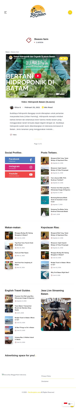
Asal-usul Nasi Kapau (21, 252)
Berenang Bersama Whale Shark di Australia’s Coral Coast (59, 200)
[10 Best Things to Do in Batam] (9, 330)
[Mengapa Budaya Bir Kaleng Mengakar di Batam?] (9, 235)
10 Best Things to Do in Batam (24, 327)
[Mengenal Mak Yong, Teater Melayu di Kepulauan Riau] (45, 161)
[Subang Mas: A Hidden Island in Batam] (9, 340)
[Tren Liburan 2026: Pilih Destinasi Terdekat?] (45, 180)
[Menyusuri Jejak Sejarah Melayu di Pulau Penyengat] (45, 171)
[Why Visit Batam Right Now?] (45, 275)
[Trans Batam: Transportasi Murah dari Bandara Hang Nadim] (9, 308)
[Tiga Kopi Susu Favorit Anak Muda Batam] (9, 245)
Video (15, 135)
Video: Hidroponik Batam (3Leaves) (38, 102)
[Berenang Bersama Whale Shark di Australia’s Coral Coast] (45, 200)
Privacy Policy (46, 376)
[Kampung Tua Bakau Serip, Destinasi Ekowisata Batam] (45, 212)
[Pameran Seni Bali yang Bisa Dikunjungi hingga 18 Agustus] (45, 190)
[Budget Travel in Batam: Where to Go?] (45, 265)
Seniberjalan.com (34, 392)
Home (7, 52)
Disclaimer (44, 381)
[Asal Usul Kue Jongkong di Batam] (9, 265)
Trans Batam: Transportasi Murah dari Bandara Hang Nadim (23, 308)
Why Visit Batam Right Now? (60, 272)
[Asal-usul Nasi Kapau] (9, 255)
